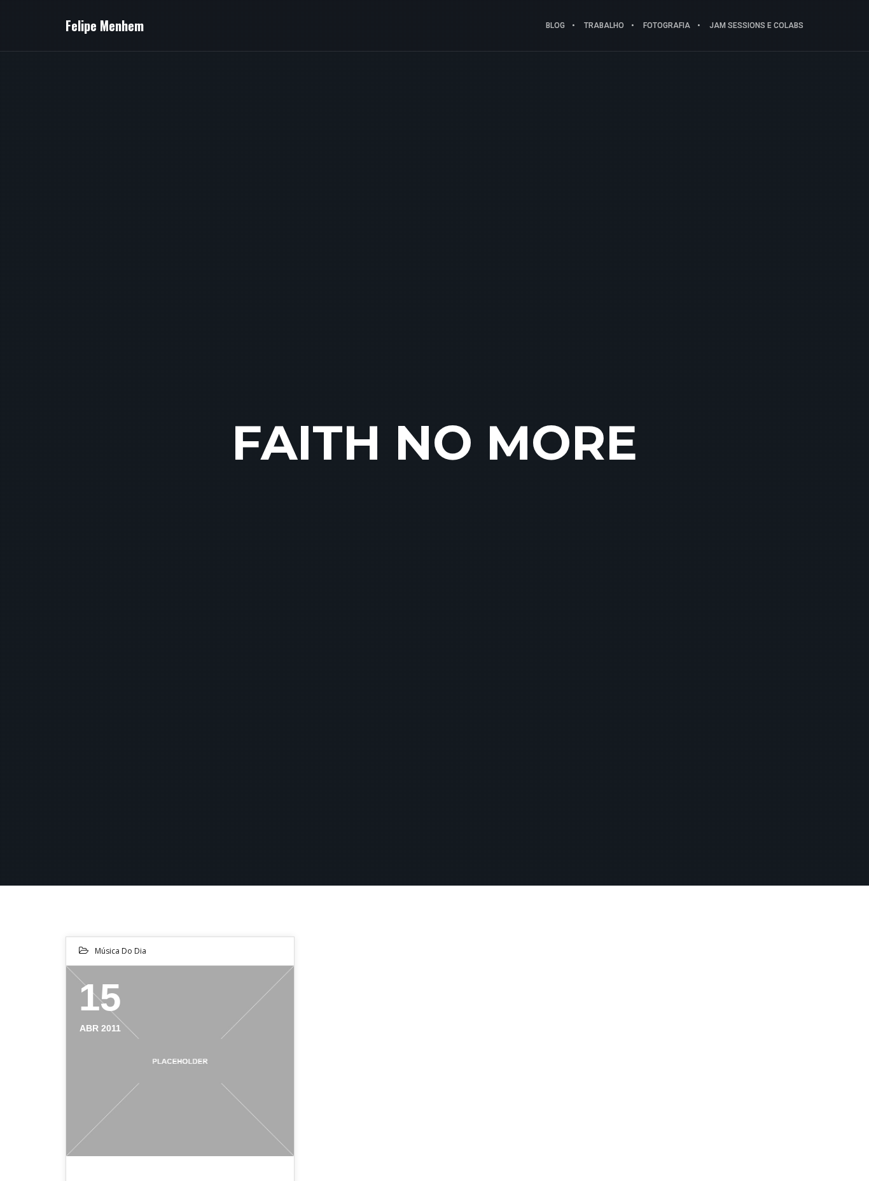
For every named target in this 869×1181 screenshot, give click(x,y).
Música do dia (120, 950)
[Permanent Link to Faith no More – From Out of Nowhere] (180, 1061)
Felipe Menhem (105, 25)
